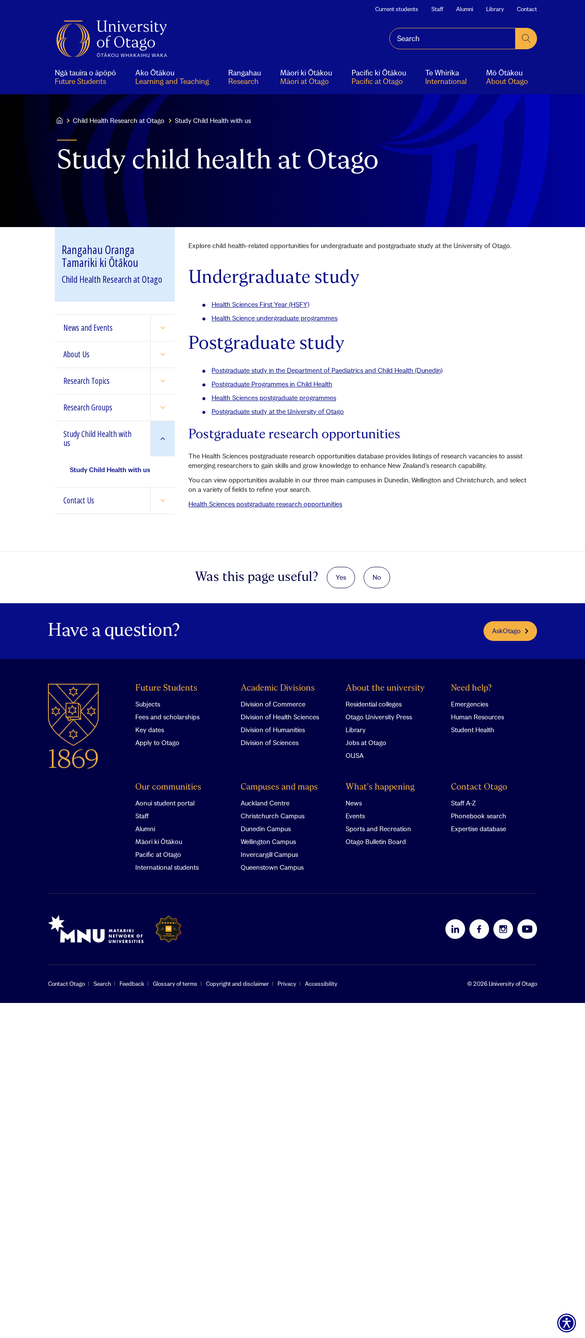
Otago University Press (379, 716)
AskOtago (506, 630)
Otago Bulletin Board (376, 841)
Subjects (147, 703)
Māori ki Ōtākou (158, 841)
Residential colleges (374, 703)
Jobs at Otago (366, 742)
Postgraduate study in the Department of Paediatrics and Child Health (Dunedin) (327, 370)
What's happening (380, 787)
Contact (527, 9)
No (377, 577)
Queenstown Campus (272, 867)
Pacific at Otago (158, 854)
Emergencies (469, 703)
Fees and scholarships (167, 716)
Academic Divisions (278, 688)
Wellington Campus (268, 841)
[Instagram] (503, 929)
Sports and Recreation (378, 828)
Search (102, 984)
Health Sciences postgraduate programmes (274, 397)
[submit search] (526, 38)
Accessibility (321, 984)
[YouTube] (527, 929)
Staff (437, 9)
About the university (385, 688)
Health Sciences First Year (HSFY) (260, 304)
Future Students (166, 688)
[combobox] (452, 38)
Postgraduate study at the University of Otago (278, 411)
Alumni (464, 9)
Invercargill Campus (269, 854)
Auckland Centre (265, 802)
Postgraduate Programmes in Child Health (272, 383)
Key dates (149, 729)
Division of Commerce (273, 703)
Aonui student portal (164, 802)
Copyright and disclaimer (237, 984)
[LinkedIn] (455, 929)
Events (355, 815)
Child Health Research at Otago (118, 120)
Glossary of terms (175, 984)
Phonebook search (478, 815)
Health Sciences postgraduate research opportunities (265, 503)
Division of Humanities (273, 729)
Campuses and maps (279, 787)
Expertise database (478, 828)
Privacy (287, 984)
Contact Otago (479, 787)
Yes (341, 577)
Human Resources (477, 716)
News (354, 802)
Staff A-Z (463, 802)
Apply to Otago (157, 742)
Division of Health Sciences (280, 716)
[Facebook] (479, 929)
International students (167, 867)
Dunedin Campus (266, 828)
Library (495, 9)
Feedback (131, 984)
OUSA (355, 755)
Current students (396, 9)
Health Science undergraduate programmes (274, 317)
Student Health (472, 729)
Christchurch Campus (272, 815)
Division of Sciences (269, 742)
